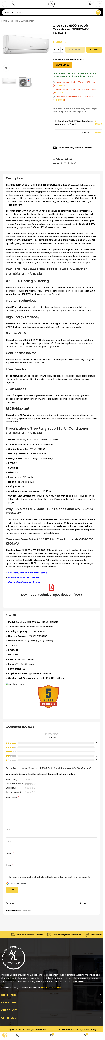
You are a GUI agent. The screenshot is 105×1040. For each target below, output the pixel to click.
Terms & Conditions (51, 987)
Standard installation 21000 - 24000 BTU (74, 98)
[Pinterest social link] (68, 163)
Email (9, 865)
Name (10, 853)
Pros (8, 829)
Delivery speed (13, 792)
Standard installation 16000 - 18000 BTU (74, 91)
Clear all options (63, 132)
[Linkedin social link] (72, 163)
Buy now (94, 49)
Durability (10, 788)
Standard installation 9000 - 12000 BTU (74, 84)
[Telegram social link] (75, 163)
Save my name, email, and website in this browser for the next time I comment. (49, 876)
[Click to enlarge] (6, 68)
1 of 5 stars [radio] (26, 780)
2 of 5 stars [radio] (28, 780)
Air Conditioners (29, 20)
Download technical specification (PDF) (51, 595)
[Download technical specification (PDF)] (51, 587)
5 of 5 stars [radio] (34, 780)
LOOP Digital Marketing (84, 1029)
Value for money (14, 784)
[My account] (13, 4)
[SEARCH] (98, 12)
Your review (12, 797)
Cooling (14, 20)
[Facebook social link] (61, 163)
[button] (4, 48)
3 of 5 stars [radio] (30, 780)
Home (4, 20)
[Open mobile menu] (5, 4)
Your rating (12, 779)
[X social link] (65, 163)
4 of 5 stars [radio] (32, 780)
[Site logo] (51, 3)
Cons (8, 841)
